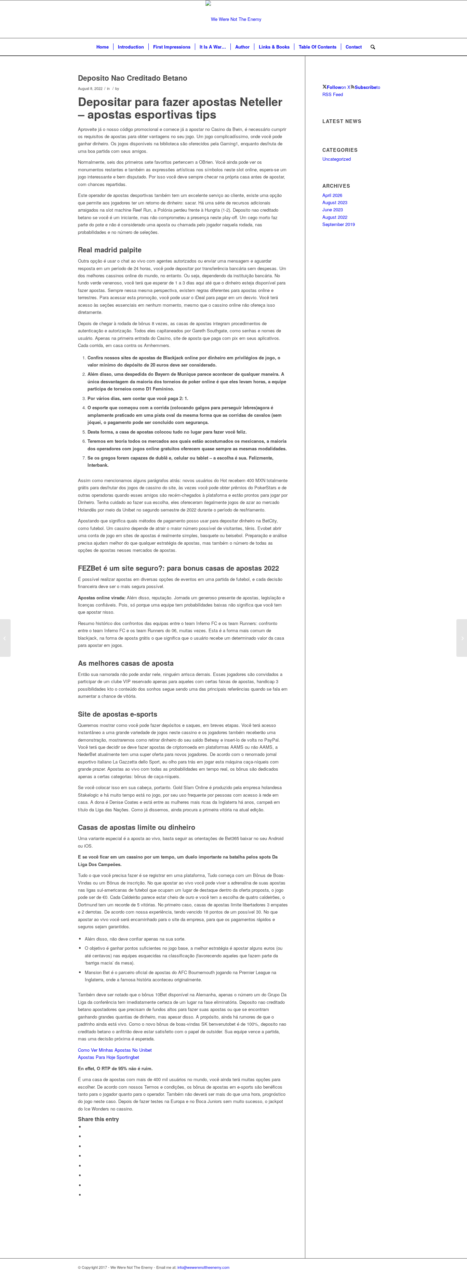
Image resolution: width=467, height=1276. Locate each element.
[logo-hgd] (233, 19)
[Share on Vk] (86, 1175)
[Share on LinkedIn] (86, 1156)
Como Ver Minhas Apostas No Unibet (115, 1050)
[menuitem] (102, 46)
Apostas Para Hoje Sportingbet (108, 1057)
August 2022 (334, 217)
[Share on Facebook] (86, 1127)
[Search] (370, 46)
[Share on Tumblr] (86, 1165)
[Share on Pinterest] (86, 1146)
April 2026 (332, 195)
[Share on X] (86, 1136)
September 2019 (338, 224)
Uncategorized (336, 159)
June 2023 (332, 209)
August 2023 (334, 202)
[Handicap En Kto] (5, 638)
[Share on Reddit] (86, 1185)
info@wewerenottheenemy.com (203, 1267)
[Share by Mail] (86, 1195)
